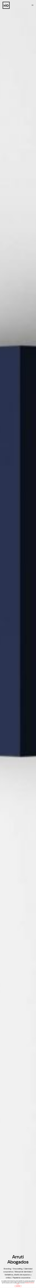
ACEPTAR (18, 1286)
